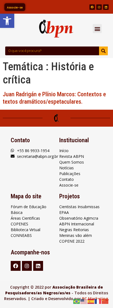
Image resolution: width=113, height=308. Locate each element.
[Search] (103, 51)
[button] (97, 28)
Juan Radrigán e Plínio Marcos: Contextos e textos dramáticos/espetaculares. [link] (54, 98)
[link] (7, 21)
